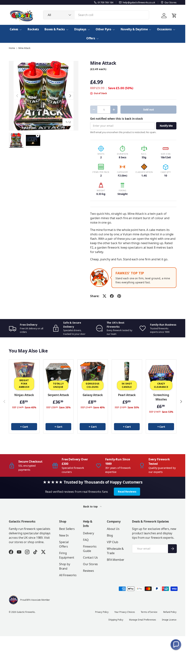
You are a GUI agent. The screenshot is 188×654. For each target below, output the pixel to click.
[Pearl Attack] (127, 375)
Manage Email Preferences (142, 619)
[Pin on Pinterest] (119, 296)
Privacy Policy (102, 612)
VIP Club (112, 542)
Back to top (90, 506)
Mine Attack (24, 48)
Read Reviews (127, 491)
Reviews (88, 571)
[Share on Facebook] (111, 296)
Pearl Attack (127, 395)
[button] (176, 644)
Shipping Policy (115, 619)
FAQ (86, 540)
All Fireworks (68, 575)
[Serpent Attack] (58, 375)
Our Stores (90, 564)
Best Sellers (67, 529)
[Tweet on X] (104, 296)
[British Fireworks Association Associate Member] (13, 600)
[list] (43, 95)
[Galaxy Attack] (93, 375)
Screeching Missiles (161, 397)
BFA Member (115, 560)
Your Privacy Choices (124, 612)
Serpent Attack (58, 395)
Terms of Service (149, 612)
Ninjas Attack (24, 395)
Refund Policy (169, 612)
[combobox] (96, 15)
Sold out (148, 109)
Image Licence (169, 619)
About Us (113, 529)
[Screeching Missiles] (161, 375)
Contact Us (90, 557)
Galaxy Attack (93, 395)
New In (64, 535)
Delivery (88, 533)
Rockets (33, 29)
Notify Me (166, 125)
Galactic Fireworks (26, 612)
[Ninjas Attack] (24, 375)
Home (12, 48)
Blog (110, 535)
